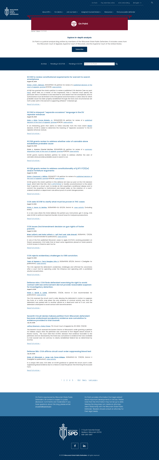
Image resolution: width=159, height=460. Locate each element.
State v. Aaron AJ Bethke (37, 207)
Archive (44, 64)
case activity (57, 87)
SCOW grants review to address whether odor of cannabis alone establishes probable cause (57, 142)
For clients (58, 12)
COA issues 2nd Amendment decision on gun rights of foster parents (55, 227)
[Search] (152, 2)
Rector (90, 126)
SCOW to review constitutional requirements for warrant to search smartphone (58, 78)
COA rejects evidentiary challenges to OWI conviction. (52, 255)
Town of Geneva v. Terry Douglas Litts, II (43, 261)
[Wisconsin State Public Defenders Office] (11, 17)
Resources (108, 12)
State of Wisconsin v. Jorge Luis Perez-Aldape (46, 357)
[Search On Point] (116, 64)
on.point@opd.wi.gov (43, 406)
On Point (94, 3)
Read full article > (33, 104)
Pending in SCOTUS (57, 64)
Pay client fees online (108, 3)
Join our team (71, 12)
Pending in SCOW (75, 64)
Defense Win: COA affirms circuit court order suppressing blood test (59, 351)
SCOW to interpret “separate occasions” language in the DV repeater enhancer (55, 113)
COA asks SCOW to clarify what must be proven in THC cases (56, 201)
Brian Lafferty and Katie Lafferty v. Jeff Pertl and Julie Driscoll (52, 234)
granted (43, 87)
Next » (84, 380)
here (28, 93)
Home (33, 31)
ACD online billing (124, 3)
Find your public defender (126, 12)
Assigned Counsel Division (90, 12)
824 (79, 380)
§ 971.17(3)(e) (56, 184)
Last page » (93, 380)
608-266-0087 (86, 435)
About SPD (46, 12)
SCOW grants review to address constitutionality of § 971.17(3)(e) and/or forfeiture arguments (58, 169)
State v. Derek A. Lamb (37, 293)
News (38, 31)
